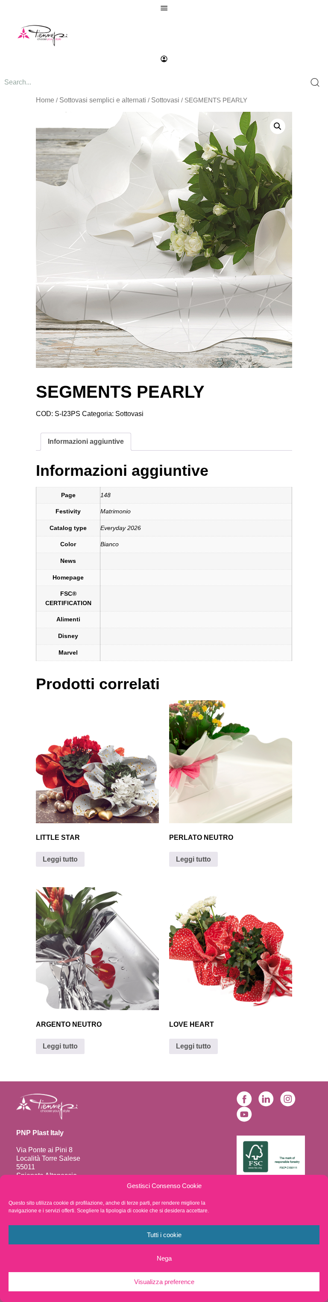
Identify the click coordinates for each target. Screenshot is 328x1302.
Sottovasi (165, 100)
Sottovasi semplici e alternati (102, 100)
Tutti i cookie (164, 1234)
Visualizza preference (164, 1281)
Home (45, 100)
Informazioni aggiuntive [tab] (86, 441)
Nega (164, 1258)
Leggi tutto (60, 859)
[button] (277, 126)
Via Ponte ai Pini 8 (44, 1149)
